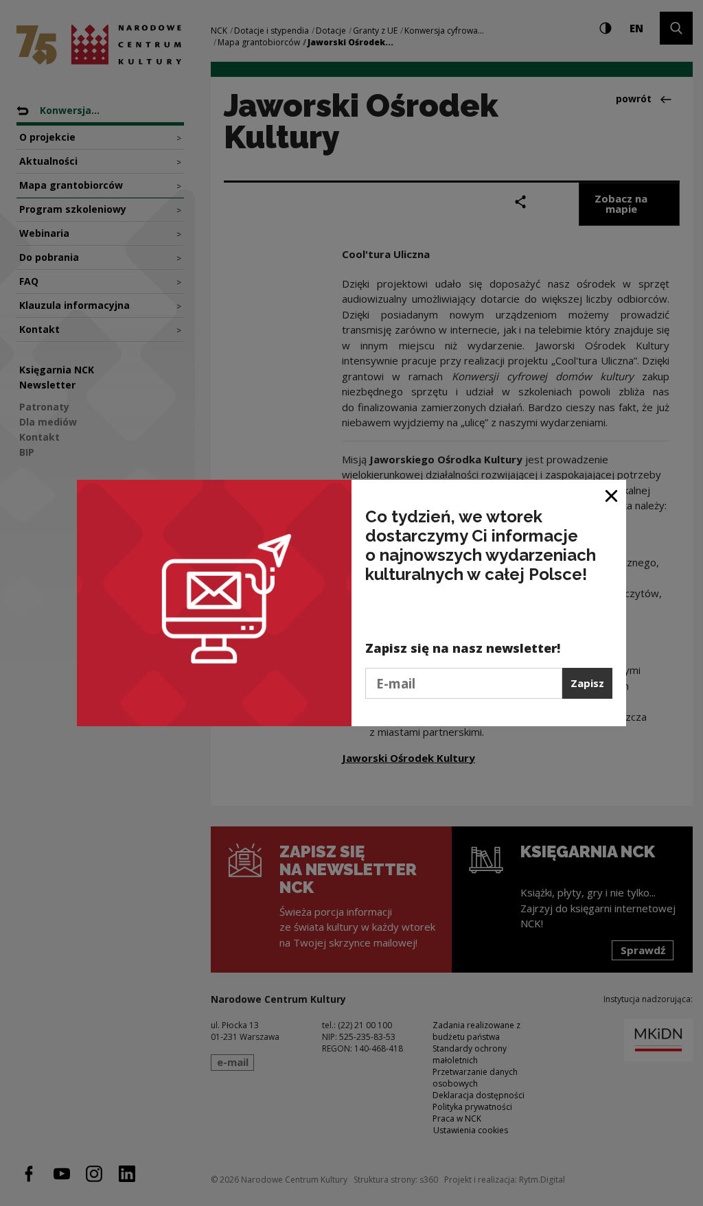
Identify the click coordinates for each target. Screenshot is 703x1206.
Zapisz (587, 683)
